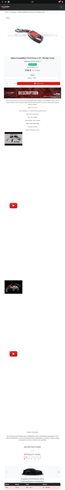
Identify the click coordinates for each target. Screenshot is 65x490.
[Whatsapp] (9, 2)
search (2, 2)
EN (5, 2)
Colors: (32, 75)
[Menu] (61, 7)
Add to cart (38, 83)
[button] (6, 83)
